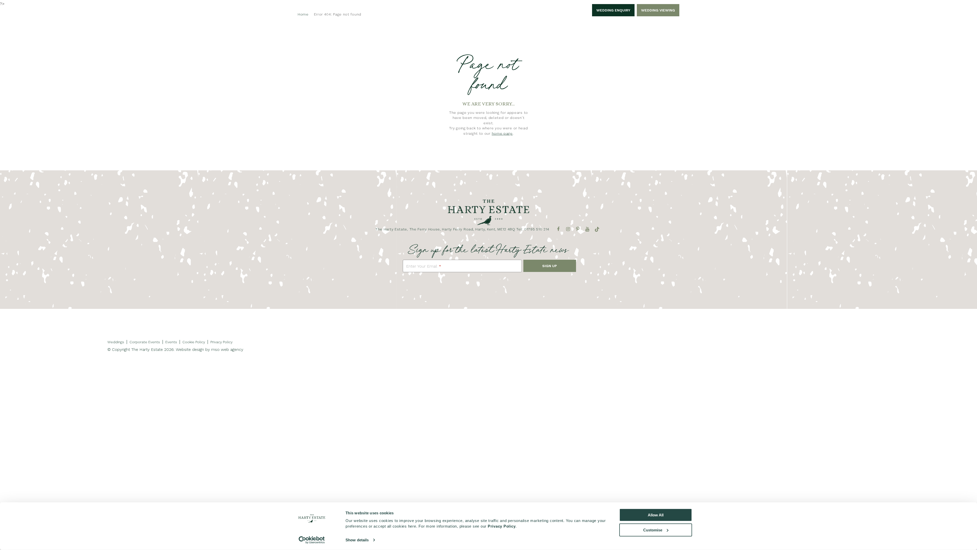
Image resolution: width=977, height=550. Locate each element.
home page (502, 133)
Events (171, 342)
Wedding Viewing (658, 10)
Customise (652, 530)
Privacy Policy (221, 342)
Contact (617, 46)
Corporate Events (444, 46)
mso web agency (227, 349)
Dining (566, 46)
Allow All (656, 515)
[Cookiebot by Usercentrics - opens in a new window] (312, 540)
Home (356, 46)
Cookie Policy (193, 342)
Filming (590, 46)
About (377, 46)
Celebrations (489, 46)
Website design (190, 349)
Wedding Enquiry (613, 10)
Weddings (404, 46)
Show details (357, 540)
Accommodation (532, 46)
